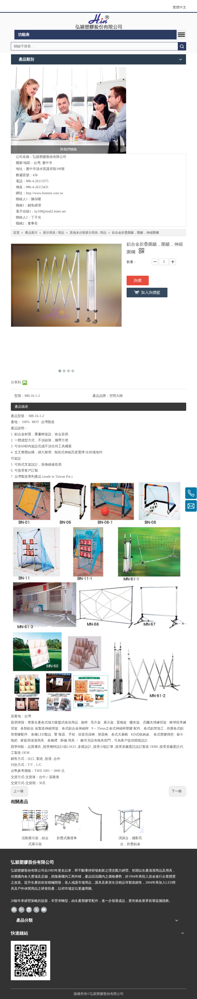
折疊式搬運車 (67, 838)
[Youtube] (44, 909)
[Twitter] (36, 909)
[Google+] (21, 909)
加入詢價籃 (150, 292)
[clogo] (98, 21)
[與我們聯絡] (68, 110)
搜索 (182, 46)
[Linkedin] (29, 909)
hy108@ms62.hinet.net (50, 211)
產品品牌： (100, 396)
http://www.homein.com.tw (44, 193)
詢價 (138, 280)
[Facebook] (14, 909)
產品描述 (21, 406)
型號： (19, 396)
